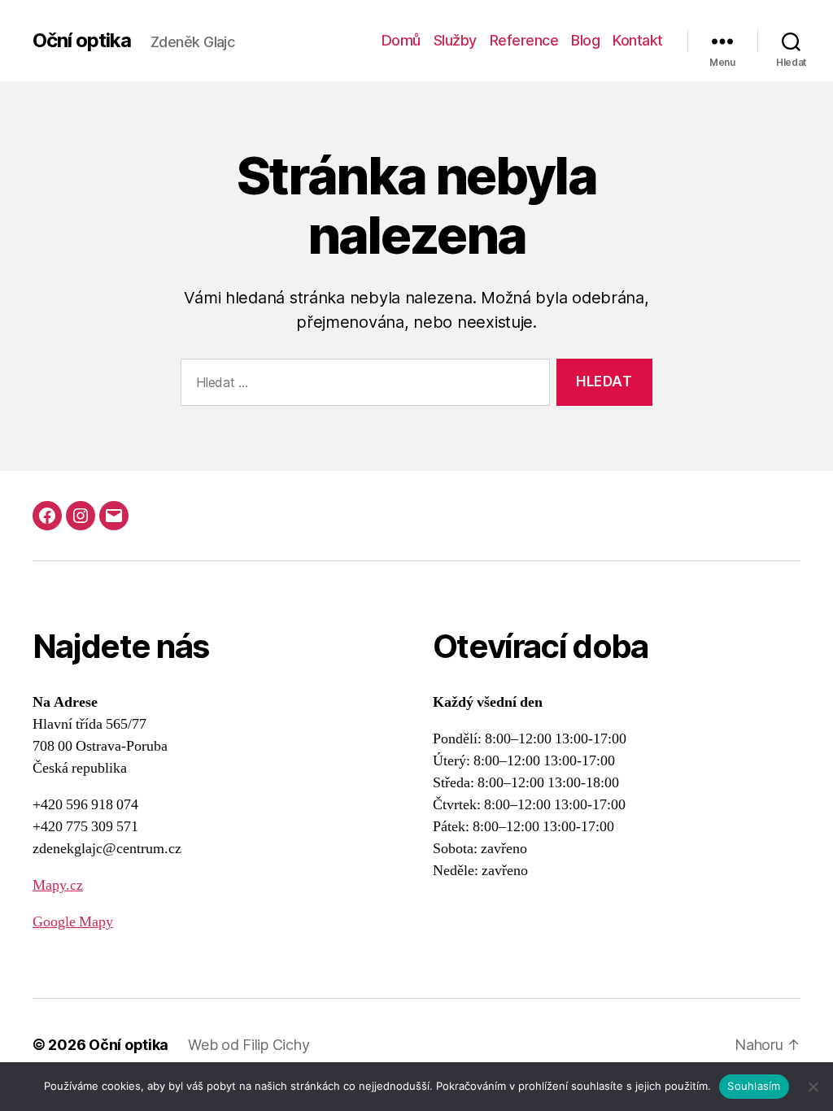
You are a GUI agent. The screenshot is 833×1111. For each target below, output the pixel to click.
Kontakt (638, 40)
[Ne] (813, 1086)
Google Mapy (73, 922)
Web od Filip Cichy (248, 1044)
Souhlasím (753, 1085)
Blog (585, 40)
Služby (455, 40)
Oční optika (82, 40)
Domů (401, 40)
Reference (524, 40)
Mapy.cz (58, 885)
